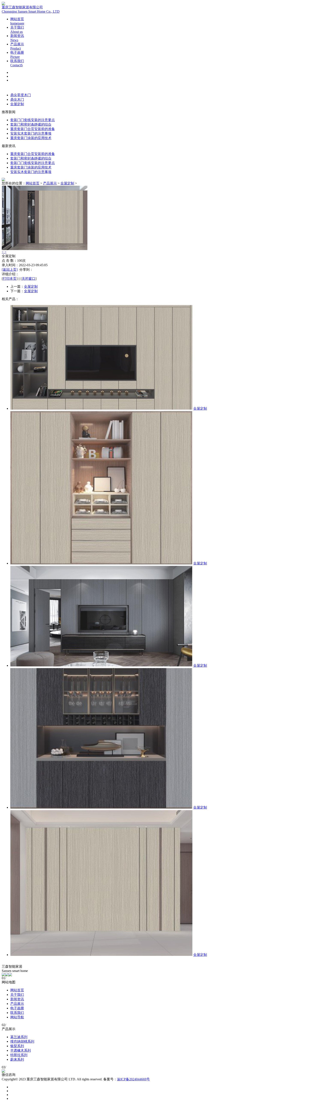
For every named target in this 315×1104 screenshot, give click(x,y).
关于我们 (17, 994)
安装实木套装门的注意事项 (30, 133)
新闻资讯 (17, 999)
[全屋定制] (101, 408)
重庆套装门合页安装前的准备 (32, 129)
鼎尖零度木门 (20, 95)
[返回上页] (10, 269)
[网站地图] (7, 975)
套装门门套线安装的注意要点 (32, 120)
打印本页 (9, 278)
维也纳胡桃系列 (22, 1041)
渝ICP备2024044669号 (133, 1079)
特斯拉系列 (18, 1055)
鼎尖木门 (17, 99)
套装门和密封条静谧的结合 (30, 124)
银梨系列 (17, 1046)
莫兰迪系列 (18, 1037)
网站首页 (32, 183)
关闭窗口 (28, 278)
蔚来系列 (17, 1059)
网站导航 (17, 1017)
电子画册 (17, 1008)
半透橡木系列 (20, 1050)
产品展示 (50, 183)
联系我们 (17, 1012)
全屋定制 (17, 104)
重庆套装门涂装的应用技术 (30, 138)
